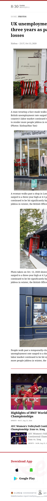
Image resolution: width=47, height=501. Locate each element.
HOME (14, 16)
